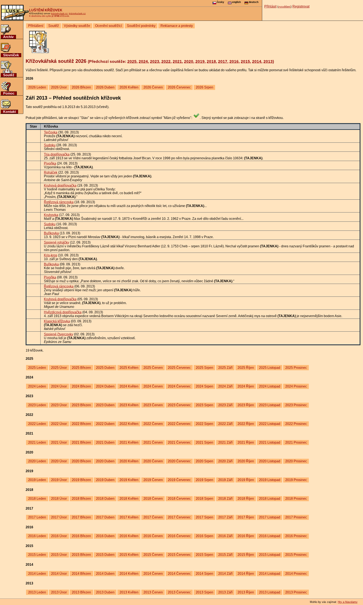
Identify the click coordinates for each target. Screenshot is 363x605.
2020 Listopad (269, 461)
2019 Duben (105, 480)
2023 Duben (105, 405)
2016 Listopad (269, 536)
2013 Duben (105, 592)
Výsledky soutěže (77, 26)
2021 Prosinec (296, 442)
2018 (211, 61)
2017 (222, 61)
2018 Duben (105, 498)
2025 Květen (129, 367)
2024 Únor (59, 386)
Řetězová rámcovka (59, 202)
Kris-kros (50, 255)
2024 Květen (129, 386)
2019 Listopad (269, 480)
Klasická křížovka (57, 321)
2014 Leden (37, 573)
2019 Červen (153, 480)
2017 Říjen (246, 517)
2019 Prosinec (296, 480)
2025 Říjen (246, 367)
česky (220, 2)
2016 (234, 61)
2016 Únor (59, 536)
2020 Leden (37, 461)
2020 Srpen (204, 461)
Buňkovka (51, 233)
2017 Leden (37, 517)
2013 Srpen (204, 592)
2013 (268, 61)
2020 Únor (59, 461)
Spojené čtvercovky (58, 334)
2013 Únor (59, 592)
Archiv (8, 37)
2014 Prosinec (296, 573)
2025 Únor (59, 367)
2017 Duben (105, 517)
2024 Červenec (179, 386)
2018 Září (225, 498)
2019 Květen (129, 480)
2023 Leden (37, 405)
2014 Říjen (246, 573)
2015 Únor (59, 554)
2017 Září (225, 517)
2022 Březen (81, 424)
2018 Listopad (269, 498)
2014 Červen (153, 573)
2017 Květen (129, 517)
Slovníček (11, 55)
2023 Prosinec (296, 405)
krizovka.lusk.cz (77, 13)
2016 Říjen (246, 536)
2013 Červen (153, 592)
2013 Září (225, 592)
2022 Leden (37, 424)
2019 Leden (37, 480)
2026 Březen (81, 87)
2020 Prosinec (296, 461)
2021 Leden (37, 442)
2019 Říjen (246, 480)
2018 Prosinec (296, 498)
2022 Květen (129, 424)
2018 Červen (153, 498)
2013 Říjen (246, 592)
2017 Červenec (179, 517)
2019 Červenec (179, 480)
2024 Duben (105, 386)
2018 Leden (37, 498)
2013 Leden (37, 592)
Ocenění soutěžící (108, 26)
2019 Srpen (204, 480)
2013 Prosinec (296, 592)
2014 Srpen (204, 573)
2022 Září (225, 424)
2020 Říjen (246, 461)
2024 (143, 61)
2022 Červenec (179, 424)
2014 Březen (81, 573)
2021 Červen (153, 442)
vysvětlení (284, 6)
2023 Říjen (246, 405)
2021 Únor (59, 442)
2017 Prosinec (296, 517)
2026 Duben (105, 87)
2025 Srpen (204, 367)
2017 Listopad (269, 517)
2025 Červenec (179, 367)
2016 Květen (129, 536)
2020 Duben (105, 461)
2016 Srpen (204, 536)
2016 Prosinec (296, 536)
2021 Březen (81, 442)
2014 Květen (129, 573)
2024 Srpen (204, 386)
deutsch (253, 2)
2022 (166, 61)
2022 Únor (59, 424)
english (236, 2)
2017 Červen (153, 517)
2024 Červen (153, 386)
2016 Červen (153, 536)
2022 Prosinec (296, 424)
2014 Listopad (269, 573)
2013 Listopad (269, 592)
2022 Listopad (269, 424)
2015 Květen (129, 554)
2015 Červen (153, 554)
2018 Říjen (246, 498)
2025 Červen (153, 367)
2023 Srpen (204, 405)
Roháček (50, 172)
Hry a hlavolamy (348, 602)
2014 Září (225, 573)
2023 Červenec (179, 405)
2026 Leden (37, 87)
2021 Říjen (246, 442)
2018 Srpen (204, 498)
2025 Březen (81, 367)
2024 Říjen (246, 386)
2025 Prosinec (296, 367)
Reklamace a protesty (176, 26)
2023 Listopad (269, 405)
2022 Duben (105, 424)
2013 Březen (81, 592)
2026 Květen (129, 87)
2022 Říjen (246, 424)
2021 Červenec (179, 442)
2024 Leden (37, 386)
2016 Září (225, 536)
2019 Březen (81, 480)
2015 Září (225, 554)
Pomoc (8, 93)
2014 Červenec (179, 573)
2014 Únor (59, 573)
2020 (188, 61)
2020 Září (225, 461)
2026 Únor (59, 87)
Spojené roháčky (56, 242)
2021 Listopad (269, 442)
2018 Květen (129, 498)
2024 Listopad (269, 386)
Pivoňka (50, 163)
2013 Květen (129, 592)
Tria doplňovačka (57, 154)
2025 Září (225, 367)
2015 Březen (81, 554)
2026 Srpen (204, 87)
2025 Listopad (269, 367)
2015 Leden (37, 554)
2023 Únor (59, 405)
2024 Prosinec (296, 386)
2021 (177, 61)
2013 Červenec (179, 592)
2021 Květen (129, 442)
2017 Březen (81, 517)
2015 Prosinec (296, 554)
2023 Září (225, 405)
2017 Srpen (204, 517)
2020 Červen (153, 461)
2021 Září (225, 442)
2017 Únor (59, 517)
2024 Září (225, 386)
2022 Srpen (204, 424)
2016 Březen (81, 536)
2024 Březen (81, 386)
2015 (245, 61)
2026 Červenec (179, 87)
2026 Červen (153, 87)
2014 (256, 61)
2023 (154, 61)
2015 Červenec (179, 554)
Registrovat (300, 6)
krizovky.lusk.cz (59, 13)
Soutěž (8, 75)
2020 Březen (81, 461)
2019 (200, 61)
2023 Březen (81, 405)
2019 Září (225, 480)
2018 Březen (81, 498)
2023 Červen (153, 405)
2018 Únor (59, 498)
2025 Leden (37, 367)
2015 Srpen (204, 554)
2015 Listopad (269, 554)
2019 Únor (59, 480)
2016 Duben (105, 536)
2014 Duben (105, 573)
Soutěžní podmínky (141, 26)
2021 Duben (105, 442)
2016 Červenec (179, 536)
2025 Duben (105, 367)
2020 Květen (129, 461)
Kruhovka (51, 215)
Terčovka (50, 132)
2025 (132, 61)
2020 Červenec (179, 461)
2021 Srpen (204, 442)
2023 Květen (129, 405)
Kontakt (9, 111)
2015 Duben (105, 554)
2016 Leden (37, 536)
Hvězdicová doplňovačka (63, 312)
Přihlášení (35, 26)
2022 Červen (153, 424)
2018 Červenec (179, 498)
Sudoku (49, 145)
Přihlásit (270, 6)
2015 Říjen (246, 554)
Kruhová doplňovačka (60, 185)
